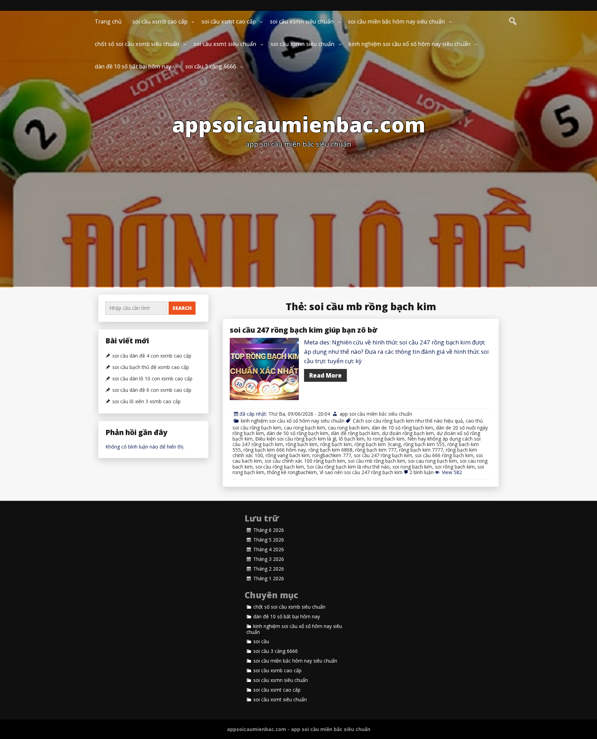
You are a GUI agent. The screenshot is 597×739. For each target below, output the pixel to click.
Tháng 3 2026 (268, 559)
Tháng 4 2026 (268, 549)
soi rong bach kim (412, 466)
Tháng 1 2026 (268, 578)
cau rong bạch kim (304, 427)
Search (182, 308)
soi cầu (261, 641)
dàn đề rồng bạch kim (355, 433)
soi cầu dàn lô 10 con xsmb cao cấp (152, 379)
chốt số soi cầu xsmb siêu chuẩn (137, 44)
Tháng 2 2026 (268, 569)
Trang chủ (108, 21)
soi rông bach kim (455, 466)
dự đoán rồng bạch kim (408, 433)
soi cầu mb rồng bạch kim (376, 461)
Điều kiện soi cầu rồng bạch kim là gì (295, 438)
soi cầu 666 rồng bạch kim (444, 455)
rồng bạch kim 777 (375, 449)
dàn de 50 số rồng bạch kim (297, 433)
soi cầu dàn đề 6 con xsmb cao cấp (151, 390)
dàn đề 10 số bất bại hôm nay (133, 66)
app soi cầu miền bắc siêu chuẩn (376, 413)
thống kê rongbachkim (292, 472)
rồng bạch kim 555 (424, 444)
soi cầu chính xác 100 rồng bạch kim (305, 461)
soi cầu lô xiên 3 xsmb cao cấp (146, 401)
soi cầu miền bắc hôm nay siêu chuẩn (396, 21)
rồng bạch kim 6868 (330, 449)
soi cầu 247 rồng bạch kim (383, 455)
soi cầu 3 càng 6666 (210, 66)
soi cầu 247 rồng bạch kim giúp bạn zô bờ (303, 330)
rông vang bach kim (288, 455)
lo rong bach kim (386, 438)
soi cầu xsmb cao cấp (159, 21)
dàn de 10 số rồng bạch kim (402, 427)
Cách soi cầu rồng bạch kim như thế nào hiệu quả (408, 420)
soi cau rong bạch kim (432, 461)
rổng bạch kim (336, 444)
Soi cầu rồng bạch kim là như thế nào (348, 466)
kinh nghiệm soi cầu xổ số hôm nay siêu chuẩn (410, 44)
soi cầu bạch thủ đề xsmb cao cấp (150, 367)
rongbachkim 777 (331, 455)
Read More (325, 375)
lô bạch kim (351, 438)
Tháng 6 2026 (268, 530)
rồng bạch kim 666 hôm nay (275, 449)
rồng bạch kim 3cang (377, 444)
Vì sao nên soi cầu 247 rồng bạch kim (361, 472)
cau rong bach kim (348, 427)
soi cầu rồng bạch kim (279, 466)
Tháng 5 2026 (268, 540)
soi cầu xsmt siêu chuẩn (224, 44)
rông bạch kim (302, 444)
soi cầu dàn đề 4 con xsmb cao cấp (151, 356)
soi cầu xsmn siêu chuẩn (302, 21)
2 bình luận (421, 472)
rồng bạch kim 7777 (421, 449)
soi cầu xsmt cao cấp (228, 21)
